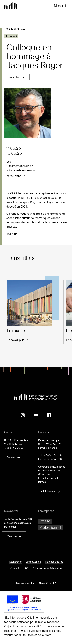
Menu (58, 5)
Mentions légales (25, 583)
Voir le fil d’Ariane (15, 29)
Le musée (16, 330)
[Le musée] (33, 303)
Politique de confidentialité (47, 568)
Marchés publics (54, 561)
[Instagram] (23, 415)
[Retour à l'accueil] (10, 6)
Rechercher (15, 561)
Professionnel (50, 527)
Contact (14, 568)
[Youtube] (36, 415)
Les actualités (33, 561)
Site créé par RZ (47, 583)
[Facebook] (49, 415)
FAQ (25, 568)
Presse (45, 521)
